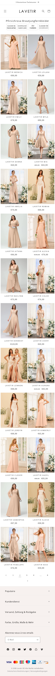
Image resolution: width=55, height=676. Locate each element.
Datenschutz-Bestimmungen (18, 671)
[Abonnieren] (37, 640)
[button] (5, 11)
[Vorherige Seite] (6, 575)
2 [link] (19, 575)
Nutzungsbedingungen (39, 671)
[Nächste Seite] (27, 581)
